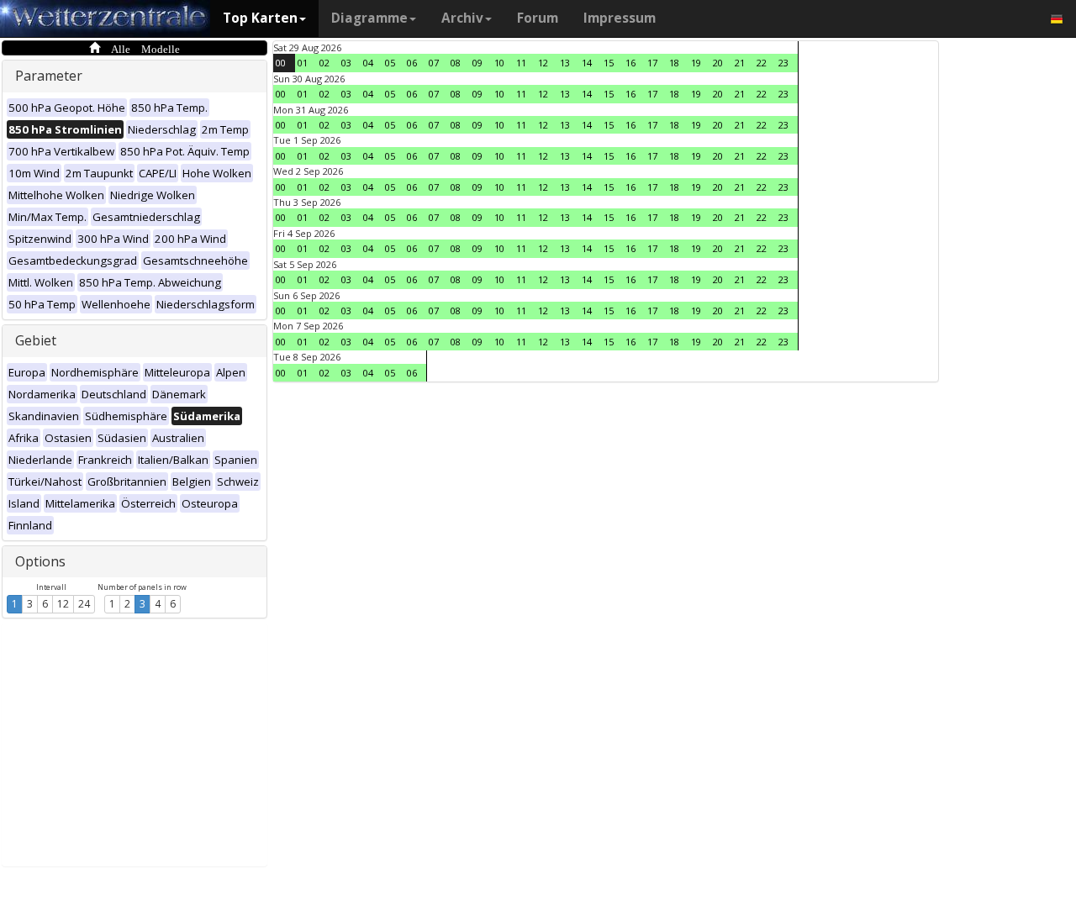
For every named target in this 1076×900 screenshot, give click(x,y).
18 (674, 62)
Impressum (619, 18)
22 (762, 62)
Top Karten (260, 18)
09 (477, 62)
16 (630, 62)
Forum (537, 18)
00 (281, 62)
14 (587, 62)
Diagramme (369, 18)
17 (652, 62)
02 (324, 62)
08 (456, 62)
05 (390, 62)
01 (303, 62)
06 (412, 62)
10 (499, 62)
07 (434, 62)
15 (609, 62)
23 (783, 62)
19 (696, 62)
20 (718, 62)
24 (84, 604)
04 (368, 62)
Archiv (462, 18)
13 (565, 62)
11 (521, 62)
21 (740, 62)
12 (63, 604)
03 (346, 62)
